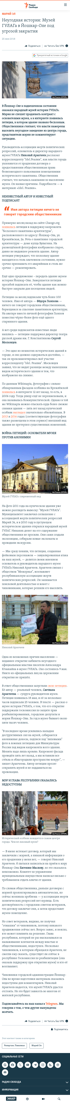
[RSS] (50, 1065)
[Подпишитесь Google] (5, 1065)
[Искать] (59, 1099)
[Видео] (43, 1099)
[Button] (32, 46)
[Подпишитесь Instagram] (43, 1065)
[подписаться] (5, 1072)
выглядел (19, 412)
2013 (5, 416)
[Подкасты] (58, 1065)
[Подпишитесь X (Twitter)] (20, 1065)
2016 (14, 416)
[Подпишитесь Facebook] (12, 1065)
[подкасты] (27, 1099)
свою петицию (57, 686)
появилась (8, 227)
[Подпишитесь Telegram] (35, 1065)
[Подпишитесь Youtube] (28, 1065)
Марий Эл (8, 14)
